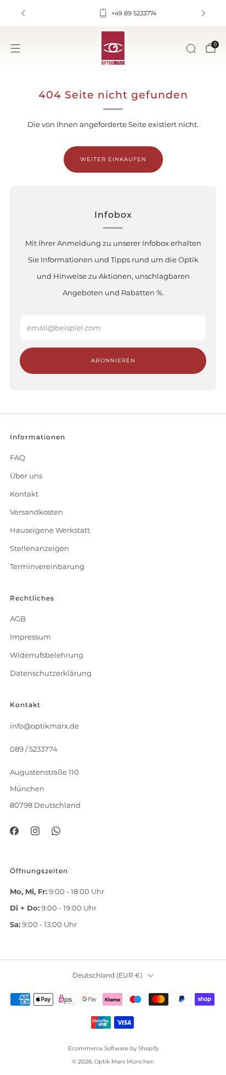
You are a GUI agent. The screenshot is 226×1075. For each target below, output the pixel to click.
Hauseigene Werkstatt (50, 530)
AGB (18, 619)
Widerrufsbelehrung (46, 655)
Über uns (26, 476)
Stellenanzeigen (39, 548)
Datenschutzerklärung (51, 673)
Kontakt (24, 494)
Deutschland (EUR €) (107, 975)
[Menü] (15, 48)
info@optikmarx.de (44, 726)
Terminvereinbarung (47, 567)
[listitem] (113, 13)
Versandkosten (36, 512)
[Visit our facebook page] (13, 830)
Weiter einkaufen (113, 159)
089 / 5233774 (34, 749)
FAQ (17, 458)
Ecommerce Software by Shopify (113, 1048)
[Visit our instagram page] (35, 830)
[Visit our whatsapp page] (56, 830)
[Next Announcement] (203, 13)
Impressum (30, 637)
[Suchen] (190, 48)
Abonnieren (113, 360)
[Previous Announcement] (23, 13)
